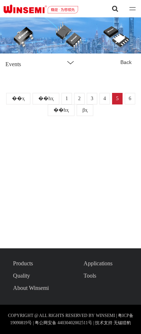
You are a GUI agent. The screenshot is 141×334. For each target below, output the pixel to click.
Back (126, 62)
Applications (98, 263)
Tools (90, 276)
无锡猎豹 (122, 322)
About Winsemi (31, 288)
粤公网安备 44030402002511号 (64, 322)
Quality (21, 276)
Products (23, 263)
